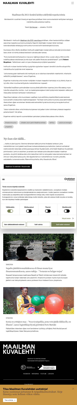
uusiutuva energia (65, 123)
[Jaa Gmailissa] (35, 36)
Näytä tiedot (66, 218)
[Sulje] (73, 389)
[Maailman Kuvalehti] (19, 353)
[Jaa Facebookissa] (41, 36)
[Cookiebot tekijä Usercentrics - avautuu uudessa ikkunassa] (66, 179)
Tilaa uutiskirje (9, 400)
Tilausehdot (28, 384)
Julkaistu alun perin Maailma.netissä (33, 123)
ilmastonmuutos (10, 123)
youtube (43, 374)
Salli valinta (38, 224)
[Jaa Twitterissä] (28, 36)
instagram (35, 374)
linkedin (51, 374)
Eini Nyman (33, 27)
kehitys (52, 123)
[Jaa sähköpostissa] (48, 36)
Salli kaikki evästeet (63, 224)
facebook (26, 374)
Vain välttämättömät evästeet (14, 224)
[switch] (29, 211)
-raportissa (30, 40)
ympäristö (8, 127)
